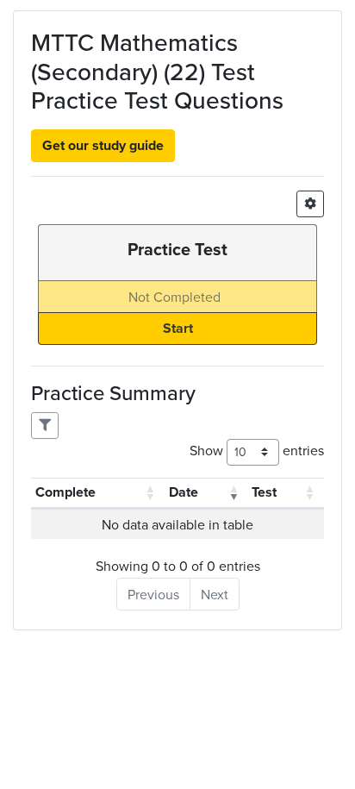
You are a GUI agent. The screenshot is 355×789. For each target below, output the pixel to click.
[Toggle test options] (310, 204)
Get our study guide (103, 145)
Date (183, 492)
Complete (65, 492)
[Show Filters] (45, 425)
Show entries (257, 450)
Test (264, 492)
